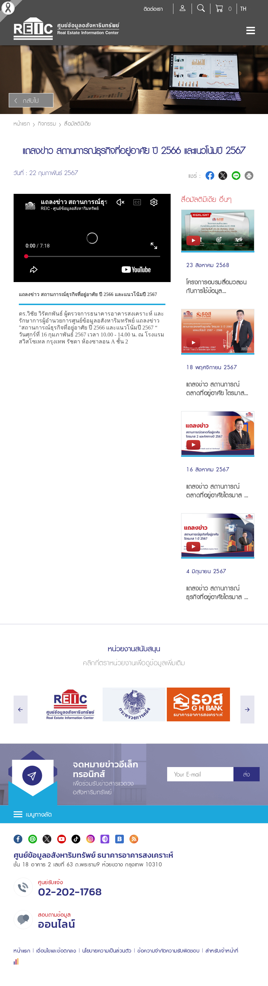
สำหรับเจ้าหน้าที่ (222, 950)
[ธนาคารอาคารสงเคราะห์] (198, 704)
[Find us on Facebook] (18, 839)
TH (243, 8)
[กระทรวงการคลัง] (134, 704)
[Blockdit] (119, 839)
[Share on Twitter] (222, 175)
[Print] (249, 175)
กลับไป (31, 100)
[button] (134, 814)
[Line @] (32, 839)
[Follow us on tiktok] (76, 839)
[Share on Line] (236, 175)
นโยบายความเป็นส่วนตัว (107, 950)
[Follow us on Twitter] (47, 839)
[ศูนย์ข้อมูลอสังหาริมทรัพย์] (69, 704)
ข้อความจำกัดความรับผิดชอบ (168, 950)
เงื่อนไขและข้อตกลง (56, 950)
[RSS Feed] (133, 839)
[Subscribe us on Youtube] (61, 839)
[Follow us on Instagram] (90, 839)
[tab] (134, 814)
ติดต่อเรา (153, 8)
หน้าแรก (22, 123)
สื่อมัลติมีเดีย (77, 123)
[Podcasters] (104, 839)
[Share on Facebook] (210, 175)
